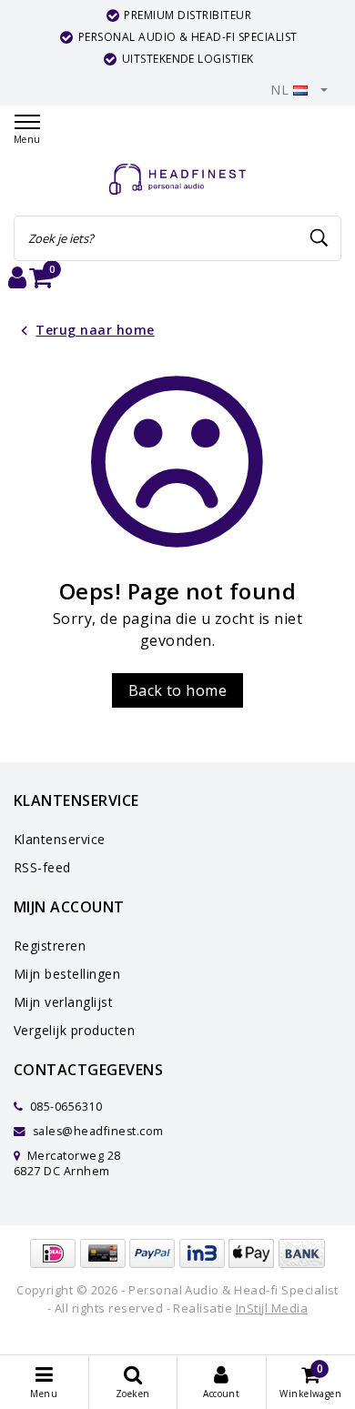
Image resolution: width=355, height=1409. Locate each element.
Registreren (50, 945)
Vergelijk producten (74, 1030)
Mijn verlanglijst (63, 1002)
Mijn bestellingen (67, 973)
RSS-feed (42, 867)
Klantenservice (60, 839)
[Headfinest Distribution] (177, 180)
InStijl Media (272, 1308)
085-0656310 (64, 1106)
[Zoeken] (319, 238)
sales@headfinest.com (98, 1131)
